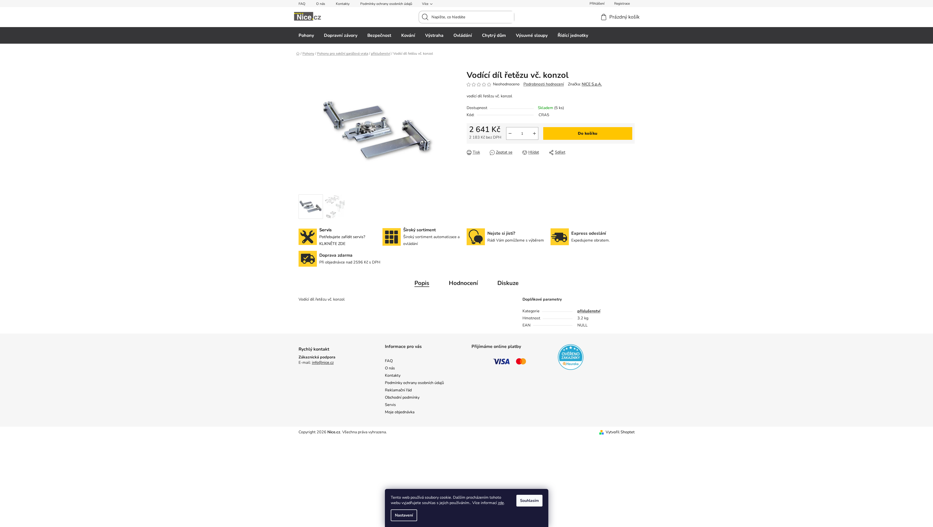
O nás (320, 3)
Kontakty (343, 3)
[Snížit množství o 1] (510, 133)
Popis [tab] (421, 283)
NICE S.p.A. (592, 84)
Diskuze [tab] (508, 283)
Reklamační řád (398, 390)
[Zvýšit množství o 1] (534, 133)
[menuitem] (306, 35)
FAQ (302, 3)
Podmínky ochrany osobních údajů (386, 3)
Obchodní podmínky (402, 397)
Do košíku (587, 133)
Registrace (622, 3)
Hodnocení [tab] (463, 283)
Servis (390, 404)
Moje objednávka (399, 412)
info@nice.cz (323, 362)
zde (501, 503)
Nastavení (404, 515)
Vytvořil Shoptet (620, 432)
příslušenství (588, 311)
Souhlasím (529, 500)
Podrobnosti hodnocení (543, 84)
